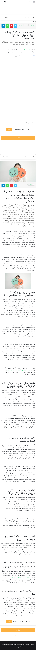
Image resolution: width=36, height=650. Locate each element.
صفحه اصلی (21, 647)
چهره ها (26, 25)
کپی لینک (9, 129)
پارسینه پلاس (26, 50)
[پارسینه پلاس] (31, 1)
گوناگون (20, 25)
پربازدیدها (27, 17)
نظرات (18, 138)
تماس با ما (14, 647)
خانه (32, 17)
